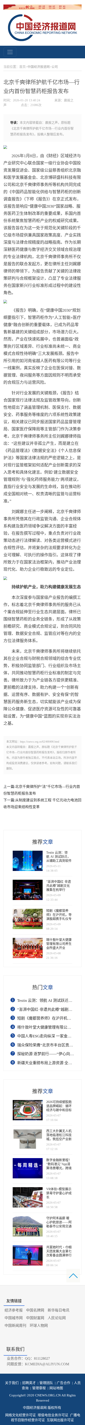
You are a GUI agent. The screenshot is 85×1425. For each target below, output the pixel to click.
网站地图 (55, 1388)
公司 (54, 66)
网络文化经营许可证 (20, 1415)
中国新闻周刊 (15, 1325)
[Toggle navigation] (10, 52)
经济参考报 (14, 1310)
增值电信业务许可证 (53, 1415)
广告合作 (62, 1383)
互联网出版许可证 (60, 1420)
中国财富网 (35, 1318)
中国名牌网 (35, 1310)
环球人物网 (39, 1325)
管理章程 (38, 1388)
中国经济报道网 (38, 66)
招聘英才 (28, 1383)
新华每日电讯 (58, 1310)
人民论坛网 (57, 1318)
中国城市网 (14, 1318)
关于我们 (12, 1383)
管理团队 (45, 1383)
